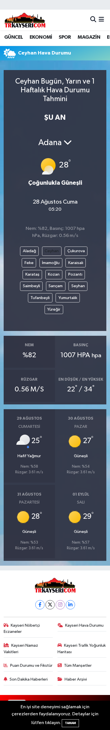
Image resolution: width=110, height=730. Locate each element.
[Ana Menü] (101, 20)
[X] (50, 604)
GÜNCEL (13, 37)
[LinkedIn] (70, 604)
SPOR (65, 37)
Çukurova (76, 251)
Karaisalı (75, 263)
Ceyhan (52, 251)
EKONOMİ (41, 37)
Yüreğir (53, 309)
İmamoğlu (51, 263)
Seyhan (78, 286)
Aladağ (29, 251)
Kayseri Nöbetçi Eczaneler (22, 628)
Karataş (32, 274)
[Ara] (93, 20)
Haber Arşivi (76, 679)
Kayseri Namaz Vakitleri (21, 648)
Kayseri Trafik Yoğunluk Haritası (82, 648)
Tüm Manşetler (78, 665)
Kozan (54, 274)
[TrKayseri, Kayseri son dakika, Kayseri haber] (25, 20)
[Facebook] (40, 604)
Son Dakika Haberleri (29, 679)
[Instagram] (60, 604)
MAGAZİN (89, 37)
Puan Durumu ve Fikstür (31, 665)
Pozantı (75, 274)
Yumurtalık (67, 298)
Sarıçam (56, 286)
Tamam (70, 723)
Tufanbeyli (40, 298)
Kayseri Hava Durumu (84, 625)
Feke (29, 263)
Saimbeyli (31, 286)
